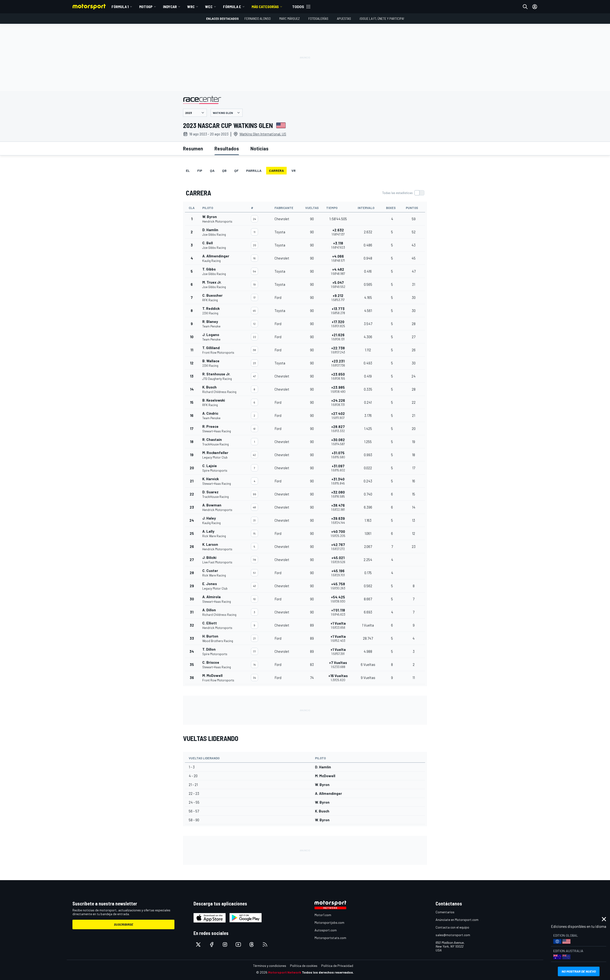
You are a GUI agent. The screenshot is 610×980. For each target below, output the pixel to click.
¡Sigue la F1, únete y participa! (382, 18)
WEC (209, 6)
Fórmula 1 (120, 6)
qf (236, 170)
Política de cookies (303, 966)
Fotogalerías (318, 18)
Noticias (259, 148)
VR (293, 170)
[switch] (403, 192)
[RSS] (265, 944)
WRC (191, 6)
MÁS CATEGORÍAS (265, 6)
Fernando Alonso (257, 18)
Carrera (276, 170)
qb (224, 170)
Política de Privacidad (337, 966)
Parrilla (253, 170)
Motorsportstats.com (330, 938)
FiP (199, 170)
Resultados (226, 148)
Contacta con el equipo (452, 927)
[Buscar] (525, 6)
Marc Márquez (289, 18)
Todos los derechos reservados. (328, 972)
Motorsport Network (284, 972)
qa (212, 170)
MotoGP (145, 6)
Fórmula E (232, 6)
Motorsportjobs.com (329, 922)
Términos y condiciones (269, 966)
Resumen (193, 148)
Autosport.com (326, 930)
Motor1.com (323, 915)
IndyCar (170, 6)
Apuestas (344, 18)
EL (188, 170)
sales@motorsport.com (453, 935)
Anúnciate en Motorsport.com (457, 920)
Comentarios (445, 912)
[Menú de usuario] (534, 6)
